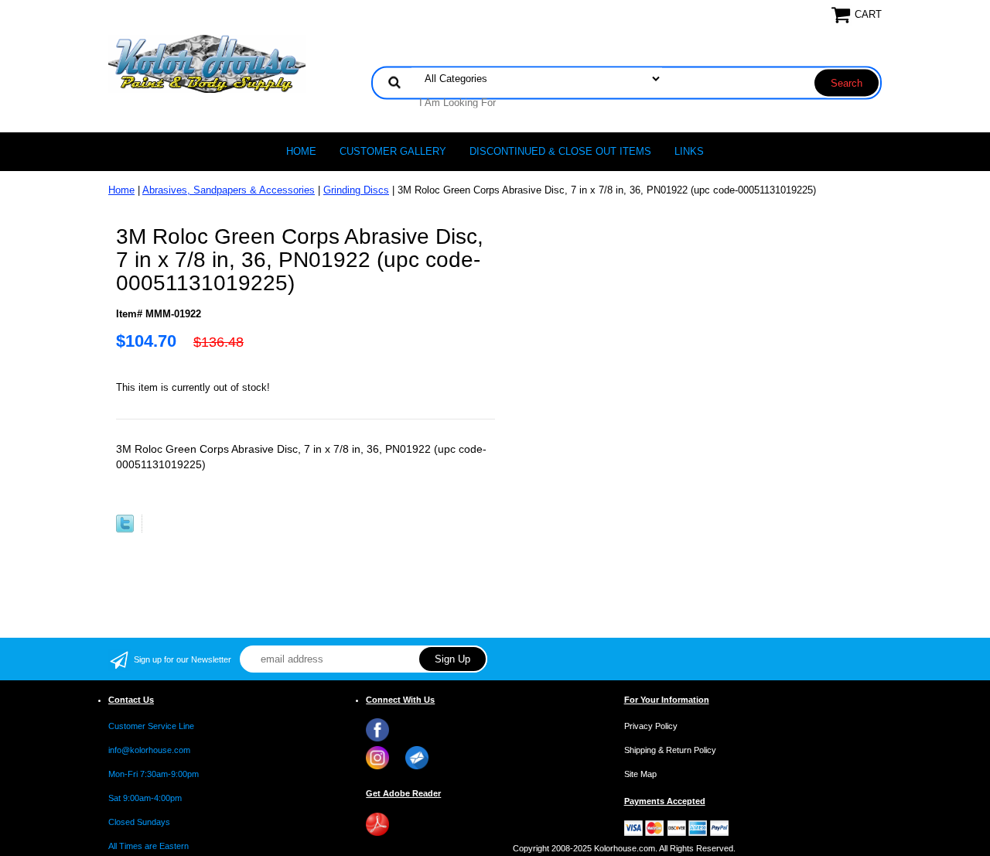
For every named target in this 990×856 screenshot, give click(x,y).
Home (301, 151)
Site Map (640, 774)
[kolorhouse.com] (207, 63)
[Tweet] (125, 529)
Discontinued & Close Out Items (560, 151)
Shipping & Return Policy (670, 750)
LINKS (689, 151)
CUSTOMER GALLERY (393, 151)
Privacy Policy (651, 726)
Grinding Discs (356, 190)
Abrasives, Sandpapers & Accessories (228, 190)
